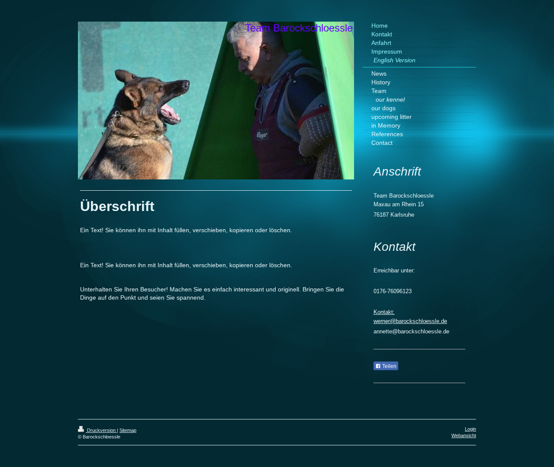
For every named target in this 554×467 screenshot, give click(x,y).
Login (470, 429)
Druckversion (101, 430)
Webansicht (463, 435)
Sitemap (127, 430)
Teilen (388, 366)
